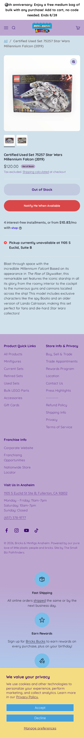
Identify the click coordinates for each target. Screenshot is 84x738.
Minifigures (12, 361)
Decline (40, 718)
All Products (13, 354)
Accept (40, 708)
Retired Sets (13, 376)
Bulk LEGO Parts (16, 390)
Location (52, 376)
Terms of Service (59, 427)
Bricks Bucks (35, 641)
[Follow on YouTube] (26, 530)
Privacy (51, 420)
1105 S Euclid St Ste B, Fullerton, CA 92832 (35, 493)
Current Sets (13, 369)
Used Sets (11, 383)
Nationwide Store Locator (17, 469)
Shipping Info (56, 412)
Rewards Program (60, 369)
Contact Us (54, 383)
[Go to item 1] (9, 141)
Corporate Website (18, 448)
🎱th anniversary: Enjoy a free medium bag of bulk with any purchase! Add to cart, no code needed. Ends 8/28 (42, 10)
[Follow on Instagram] (16, 530)
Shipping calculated (36, 172)
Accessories (13, 398)
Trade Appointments (62, 361)
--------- (52, 398)
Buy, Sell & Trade (59, 354)
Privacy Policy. (27, 697)
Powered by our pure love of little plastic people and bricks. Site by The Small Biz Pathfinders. (42, 547)
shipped (40, 600)
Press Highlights (58, 390)
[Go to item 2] (21, 141)
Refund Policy (56, 405)
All (6, 41)
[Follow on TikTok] (36, 530)
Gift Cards (11, 405)
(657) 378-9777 (15, 518)
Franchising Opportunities (14, 457)
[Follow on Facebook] (6, 530)
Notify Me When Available (42, 205)
